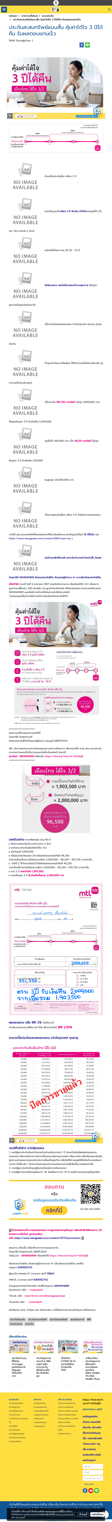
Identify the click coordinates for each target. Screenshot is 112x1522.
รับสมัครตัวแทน (64, 1433)
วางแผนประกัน (39, 1403)
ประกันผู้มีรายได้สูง (16, 1433)
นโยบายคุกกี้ (20, 1517)
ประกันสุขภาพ (14, 1407)
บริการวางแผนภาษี (65, 1407)
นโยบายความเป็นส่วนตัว (64, 1514)
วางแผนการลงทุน (40, 1414)
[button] (108, 9)
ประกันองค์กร (14, 1430)
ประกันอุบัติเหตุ (15, 1441)
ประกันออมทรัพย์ (16, 1403)
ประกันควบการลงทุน (17, 1437)
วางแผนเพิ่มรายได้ (40, 1411)
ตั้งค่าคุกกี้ (83, 1514)
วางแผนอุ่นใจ (36, 1290)
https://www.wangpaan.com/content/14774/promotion (47, 1238)
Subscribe (89, 1484)
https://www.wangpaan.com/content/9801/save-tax (40, 538)
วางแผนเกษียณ (39, 1422)
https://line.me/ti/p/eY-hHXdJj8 (64, 756)
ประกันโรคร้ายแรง (16, 1411)
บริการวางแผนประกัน (66, 1403)
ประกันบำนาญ (14, 1414)
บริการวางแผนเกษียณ (67, 1414)
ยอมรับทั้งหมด (97, 1514)
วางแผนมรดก (39, 1426)
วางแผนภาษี (38, 1418)
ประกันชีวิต (13, 1426)
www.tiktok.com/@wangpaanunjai (44, 1296)
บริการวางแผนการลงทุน (68, 1411)
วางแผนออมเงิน (40, 1407)
